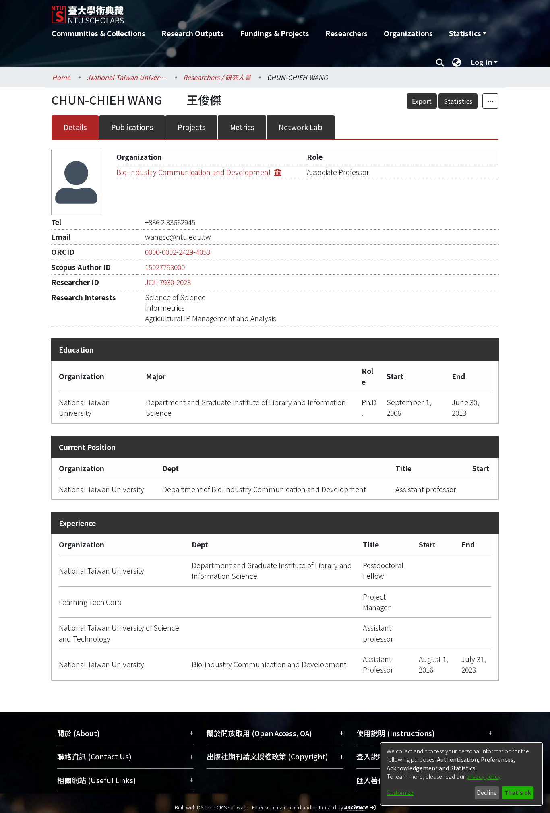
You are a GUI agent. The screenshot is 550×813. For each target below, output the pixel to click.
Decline (487, 792)
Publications (132, 127)
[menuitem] (467, 33)
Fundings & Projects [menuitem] (274, 33)
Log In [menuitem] (481, 62)
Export (422, 101)
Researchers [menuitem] (346, 33)
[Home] (232, 11)
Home (61, 77)
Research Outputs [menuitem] (192, 33)
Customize (400, 792)
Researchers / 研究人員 (217, 77)
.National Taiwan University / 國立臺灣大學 (127, 77)
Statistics (458, 101)
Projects (191, 127)
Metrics (242, 127)
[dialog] (461, 774)
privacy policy (483, 776)
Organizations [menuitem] (408, 33)
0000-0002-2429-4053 (177, 252)
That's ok (517, 792)
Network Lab (301, 127)
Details (75, 127)
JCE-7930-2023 (168, 282)
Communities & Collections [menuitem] (98, 33)
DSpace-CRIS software (222, 807)
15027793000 (165, 267)
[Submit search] (440, 62)
